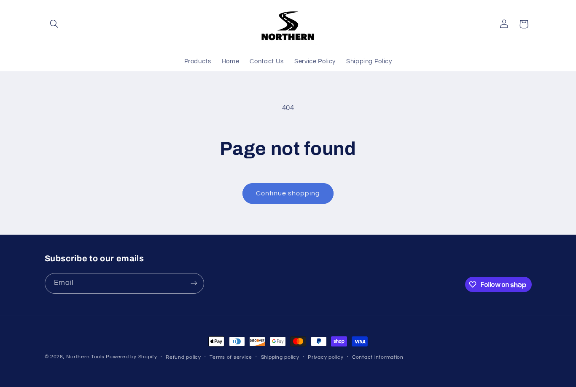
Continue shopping (288, 193)
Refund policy (183, 357)
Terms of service (231, 357)
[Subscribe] (193, 283)
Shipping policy (280, 357)
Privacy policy (325, 357)
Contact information (378, 357)
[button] (54, 24)
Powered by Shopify (131, 357)
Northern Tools (85, 357)
